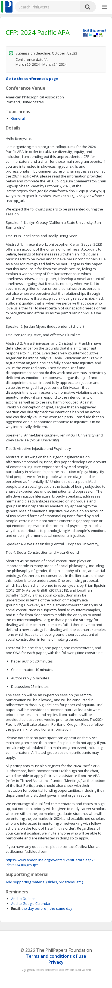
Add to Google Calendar (31, 903)
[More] (104, 7)
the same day (61, 908)
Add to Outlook (23, 898)
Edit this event (94, 30)
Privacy (56, 962)
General (18, 118)
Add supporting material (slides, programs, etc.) (44, 881)
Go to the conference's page (32, 78)
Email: (16, 908)
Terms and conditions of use (56, 956)
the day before (33, 908)
